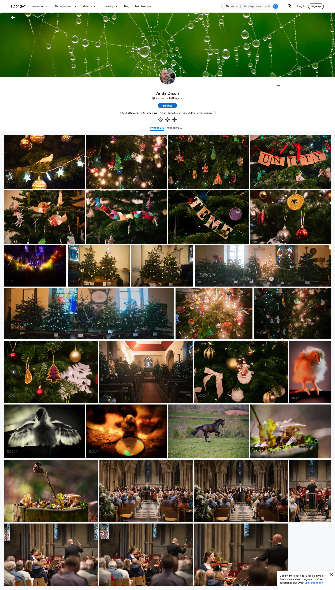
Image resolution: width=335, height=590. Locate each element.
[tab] (157, 127)
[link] (44, 162)
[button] (275, 6)
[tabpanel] (167, 360)
